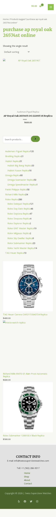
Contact (28, 483)
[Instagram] (37, 501)
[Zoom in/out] (3, 511)
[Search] (35, 139)
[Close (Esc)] (23, 511)
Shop (26, 476)
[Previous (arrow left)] (3, 515)
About (27, 479)
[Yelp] (19, 501)
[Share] (16, 511)
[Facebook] (25, 501)
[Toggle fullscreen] (10, 511)
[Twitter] (31, 501)
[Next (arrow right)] (10, 515)
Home (6, 19)
